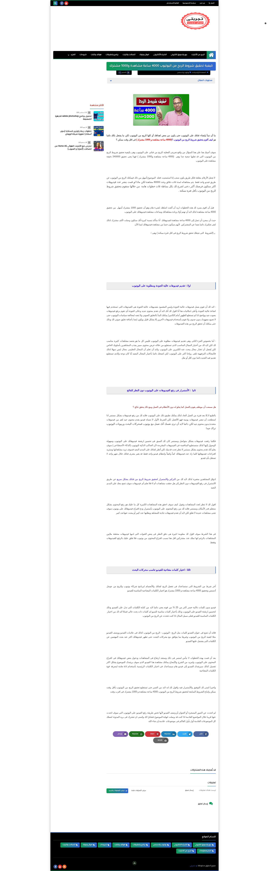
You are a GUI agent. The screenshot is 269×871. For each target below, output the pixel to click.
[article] (135, 756)
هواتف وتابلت (96, 55)
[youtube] (66, 3)
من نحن (202, 3)
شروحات (83, 55)
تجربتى (192, 866)
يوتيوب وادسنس (183, 72)
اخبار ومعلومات (205, 851)
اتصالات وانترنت (129, 55)
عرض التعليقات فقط (138, 790)
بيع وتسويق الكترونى (179, 55)
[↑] (134, 863)
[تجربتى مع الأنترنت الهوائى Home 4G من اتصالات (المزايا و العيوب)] (99, 146)
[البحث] (55, 3)
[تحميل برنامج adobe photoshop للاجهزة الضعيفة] (99, 116)
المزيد (73, 55)
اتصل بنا (211, 3)
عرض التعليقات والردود (117, 790)
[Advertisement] (104, 28)
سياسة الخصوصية (189, 3)
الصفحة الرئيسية (200, 72)
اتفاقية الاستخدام (173, 3)
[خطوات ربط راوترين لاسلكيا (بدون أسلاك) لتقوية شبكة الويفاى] (99, 131)
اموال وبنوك (144, 55)
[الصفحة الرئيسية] (211, 55)
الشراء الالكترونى (180, 845)
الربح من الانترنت (185, 851)
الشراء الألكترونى (160, 55)
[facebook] (62, 3)
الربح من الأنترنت (198, 55)
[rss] (64, 867)
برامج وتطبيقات (112, 55)
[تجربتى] (195, 21)
